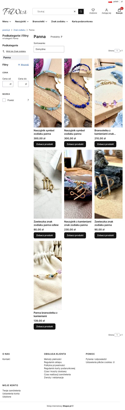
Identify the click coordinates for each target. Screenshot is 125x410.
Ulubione (6, 396)
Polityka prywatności (54, 365)
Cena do (22, 78)
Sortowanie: (39, 43)
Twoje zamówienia (11, 390)
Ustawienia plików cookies (99, 362)
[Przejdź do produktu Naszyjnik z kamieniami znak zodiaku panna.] (78, 184)
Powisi (10, 100)
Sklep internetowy (59, 406)
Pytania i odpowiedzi (96, 359)
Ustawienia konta (11, 393)
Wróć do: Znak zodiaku (16, 51)
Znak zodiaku (19, 30)
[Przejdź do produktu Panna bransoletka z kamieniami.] (48, 275)
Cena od (6, 78)
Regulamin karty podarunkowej (59, 368)
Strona (111, 50)
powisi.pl (6, 30)
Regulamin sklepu (53, 362)
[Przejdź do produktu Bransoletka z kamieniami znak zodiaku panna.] (109, 93)
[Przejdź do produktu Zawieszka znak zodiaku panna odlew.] (48, 184)
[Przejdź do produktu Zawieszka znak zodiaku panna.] (109, 184)
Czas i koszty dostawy (55, 371)
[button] (81, 11)
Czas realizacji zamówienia (57, 374)
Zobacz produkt (44, 144)
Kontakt (6, 359)
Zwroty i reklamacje (54, 377)
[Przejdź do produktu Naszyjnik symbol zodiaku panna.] (48, 93)
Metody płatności (52, 359)
